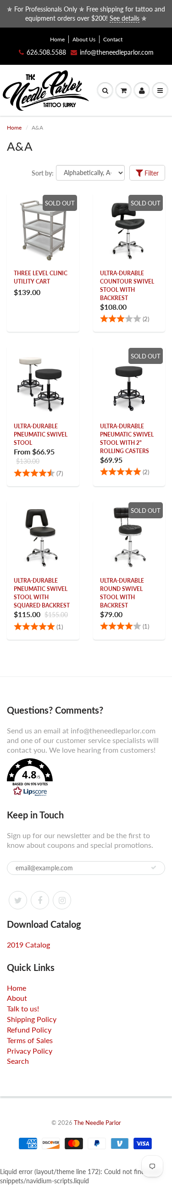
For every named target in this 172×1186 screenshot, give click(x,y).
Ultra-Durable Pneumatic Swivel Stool (40, 434)
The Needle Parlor (97, 1122)
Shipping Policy (31, 1019)
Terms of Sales (30, 1040)
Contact (112, 39)
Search (18, 1060)
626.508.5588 (46, 52)
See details (124, 18)
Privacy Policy (29, 1050)
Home (57, 39)
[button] (86, 778)
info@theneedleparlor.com (117, 52)
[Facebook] (40, 900)
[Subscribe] (153, 867)
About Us (83, 39)
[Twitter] (18, 900)
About (17, 997)
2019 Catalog (28, 944)
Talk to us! (23, 1008)
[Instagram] (62, 900)
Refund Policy (29, 1029)
